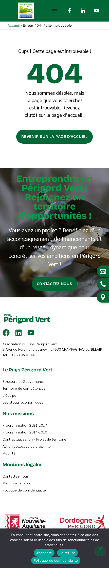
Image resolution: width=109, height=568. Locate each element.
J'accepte (44, 553)
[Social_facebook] (70, 11)
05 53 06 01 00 (23, 354)
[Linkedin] (18, 332)
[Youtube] (97, 11)
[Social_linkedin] (83, 11)
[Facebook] (6, 332)
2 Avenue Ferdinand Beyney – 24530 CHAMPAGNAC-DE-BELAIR (52, 349)
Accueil (14, 25)
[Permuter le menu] (54, 10)
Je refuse (67, 553)
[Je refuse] (100, 551)
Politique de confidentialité (56, 560)
